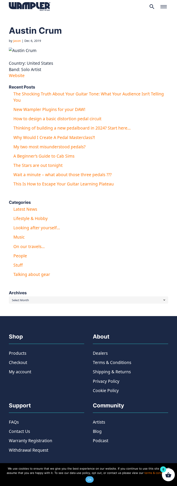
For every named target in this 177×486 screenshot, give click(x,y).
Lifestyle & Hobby (30, 218)
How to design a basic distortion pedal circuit (57, 119)
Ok (90, 479)
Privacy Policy (106, 381)
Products (17, 353)
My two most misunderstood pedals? (49, 147)
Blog (97, 431)
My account (20, 372)
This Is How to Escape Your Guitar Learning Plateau (63, 184)
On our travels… (29, 246)
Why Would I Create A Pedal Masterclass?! (54, 137)
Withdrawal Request (28, 450)
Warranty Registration (30, 440)
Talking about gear (31, 274)
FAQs (14, 422)
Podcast (100, 440)
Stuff (18, 265)
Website (17, 75)
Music (19, 237)
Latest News (25, 209)
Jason (17, 41)
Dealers (100, 353)
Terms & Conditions (112, 362)
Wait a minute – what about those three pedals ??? (62, 174)
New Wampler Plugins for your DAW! (49, 109)
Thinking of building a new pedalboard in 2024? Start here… (72, 128)
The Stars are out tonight (38, 165)
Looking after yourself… (36, 228)
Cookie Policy (106, 390)
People (20, 256)
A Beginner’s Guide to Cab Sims (43, 156)
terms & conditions (157, 473)
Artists (99, 422)
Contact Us (19, 431)
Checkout (18, 362)
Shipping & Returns (112, 372)
